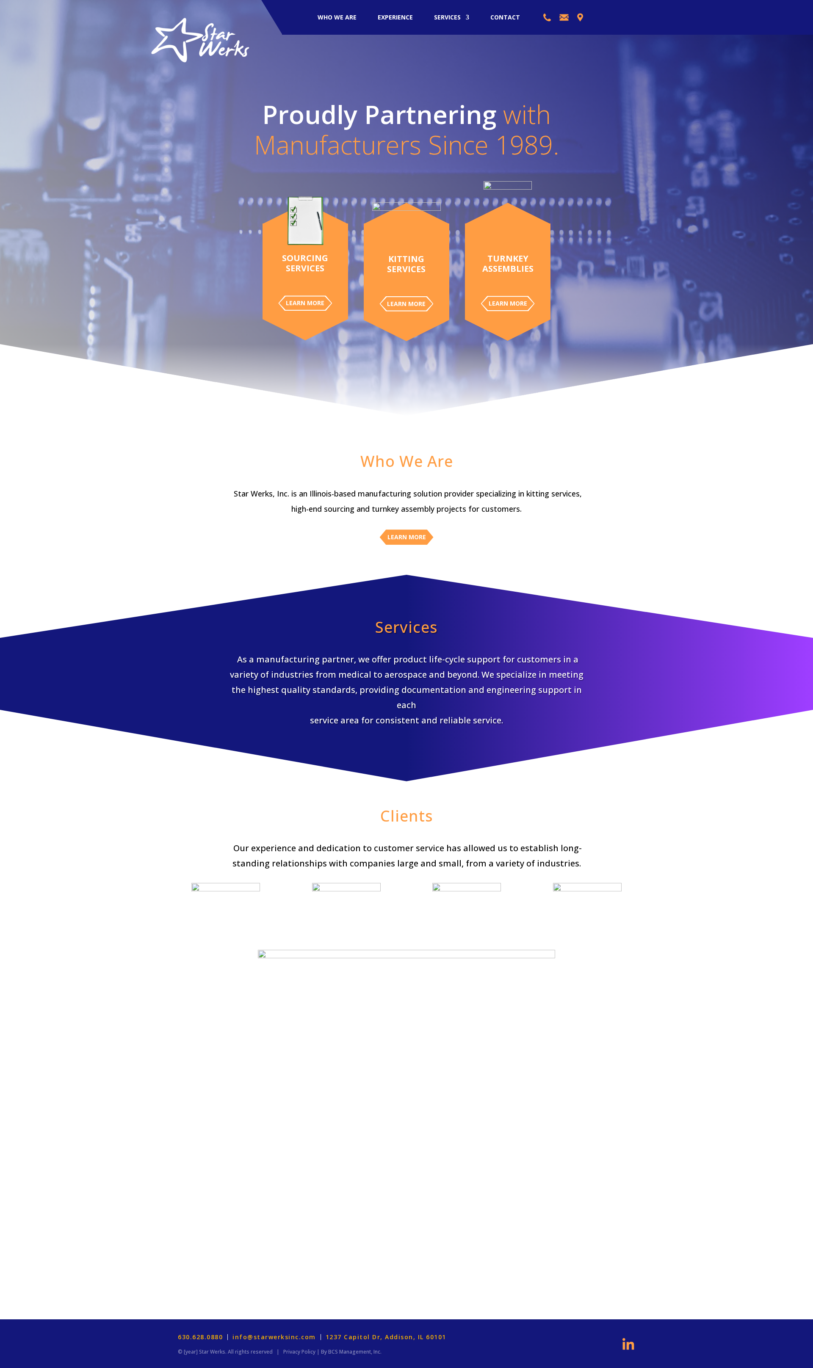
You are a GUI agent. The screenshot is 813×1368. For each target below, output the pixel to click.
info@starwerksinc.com (274, 1337)
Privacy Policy (299, 1351)
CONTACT (505, 17)
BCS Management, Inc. (355, 1351)
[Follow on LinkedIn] (628, 1344)
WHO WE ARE (337, 17)
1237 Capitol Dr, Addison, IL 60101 (386, 1337)
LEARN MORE (305, 303)
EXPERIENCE (395, 17)
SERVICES (447, 17)
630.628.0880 (200, 1337)
